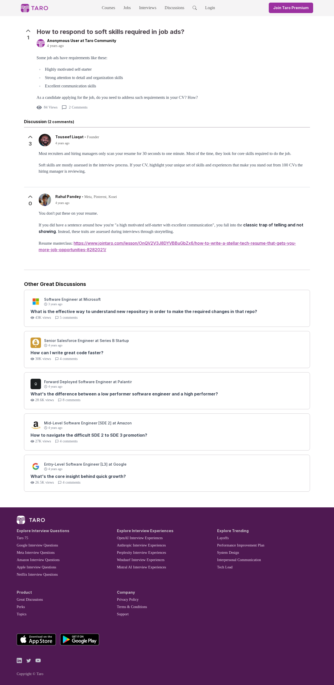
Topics (21, 614)
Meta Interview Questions (36, 553)
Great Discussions (30, 600)
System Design (228, 553)
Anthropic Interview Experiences (141, 545)
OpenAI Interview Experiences (140, 538)
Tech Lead (224, 567)
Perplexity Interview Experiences (141, 553)
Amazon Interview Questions (38, 560)
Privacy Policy (128, 600)
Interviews (147, 7)
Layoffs (223, 538)
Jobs (127, 7)
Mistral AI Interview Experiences (141, 567)
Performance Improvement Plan (240, 545)
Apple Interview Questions (36, 567)
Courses (108, 7)
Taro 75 (22, 538)
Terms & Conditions (132, 607)
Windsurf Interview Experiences (140, 560)
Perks (21, 607)
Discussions (174, 7)
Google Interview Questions (37, 545)
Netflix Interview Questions (37, 574)
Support (123, 614)
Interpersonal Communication (239, 560)
